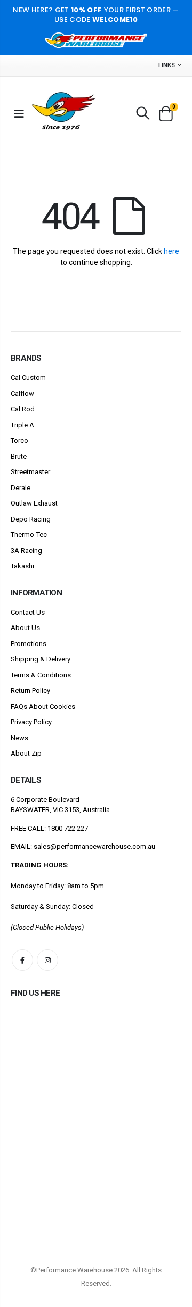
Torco (19, 440)
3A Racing (26, 551)
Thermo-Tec (29, 535)
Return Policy (30, 690)
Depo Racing (31, 519)
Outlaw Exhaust (34, 503)
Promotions (28, 644)
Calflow (22, 394)
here (171, 251)
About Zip (26, 753)
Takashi (22, 566)
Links (166, 65)
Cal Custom (28, 378)
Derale (20, 488)
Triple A (22, 425)
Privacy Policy (31, 722)
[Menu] (19, 113)
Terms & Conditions (41, 675)
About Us (25, 628)
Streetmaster (30, 472)
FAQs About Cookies (43, 706)
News (19, 738)
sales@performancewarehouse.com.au (94, 846)
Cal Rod (23, 409)
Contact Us (28, 612)
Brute (19, 456)
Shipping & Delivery (40, 659)
